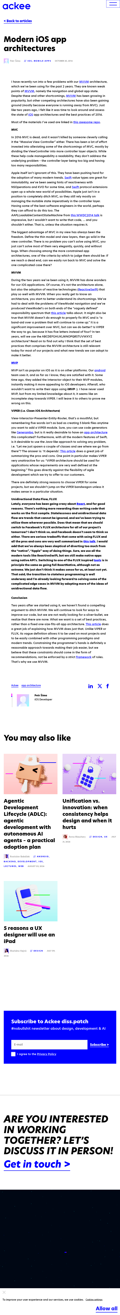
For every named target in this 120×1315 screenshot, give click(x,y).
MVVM (84, 82)
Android (43, 856)
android (99, 370)
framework (83, 657)
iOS (30, 61)
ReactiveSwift (87, 289)
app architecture (96, 432)
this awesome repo (86, 122)
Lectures (10, 866)
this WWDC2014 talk (85, 215)
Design (97, 836)
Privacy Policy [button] (46, 1054)
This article (67, 451)
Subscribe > (99, 1045)
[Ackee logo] (16, 5)
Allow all (107, 1308)
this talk (89, 541)
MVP (14, 363)
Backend (10, 861)
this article (58, 313)
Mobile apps (42, 61)
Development (27, 861)
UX (106, 836)
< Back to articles (18, 21)
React (81, 504)
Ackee (14, 685)
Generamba (25, 432)
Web (21, 866)
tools (97, 560)
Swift (68, 178)
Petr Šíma (41, 695)
